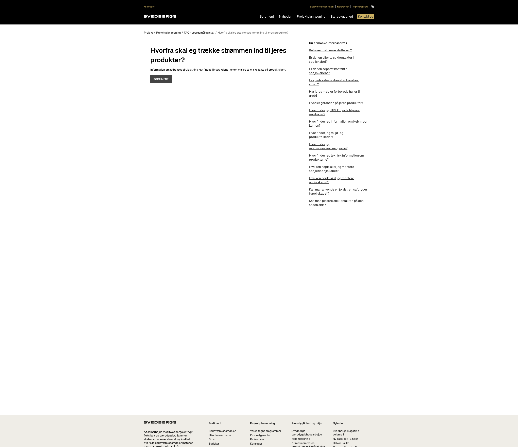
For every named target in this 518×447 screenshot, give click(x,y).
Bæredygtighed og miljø (307, 423)
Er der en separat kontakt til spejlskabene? (328, 71)
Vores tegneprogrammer (265, 431)
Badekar (214, 443)
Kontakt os (365, 16)
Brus (212, 439)
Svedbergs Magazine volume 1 (346, 432)
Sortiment (267, 16)
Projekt (148, 32)
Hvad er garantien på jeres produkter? (336, 103)
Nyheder (285, 16)
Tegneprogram (360, 6)
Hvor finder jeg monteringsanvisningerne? (328, 146)
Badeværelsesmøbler (222, 431)
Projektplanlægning (311, 16)
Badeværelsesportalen (322, 6)
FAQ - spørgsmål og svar (199, 32)
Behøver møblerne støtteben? (330, 50)
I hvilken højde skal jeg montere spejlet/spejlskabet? (331, 169)
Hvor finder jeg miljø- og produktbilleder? (326, 135)
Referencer (343, 6)
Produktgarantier (261, 435)
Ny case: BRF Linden (346, 439)
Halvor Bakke (341, 443)
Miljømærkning (301, 439)
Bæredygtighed (342, 16)
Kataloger (256, 443)
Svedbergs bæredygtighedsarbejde (307, 432)
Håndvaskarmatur (220, 435)
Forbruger (149, 6)
